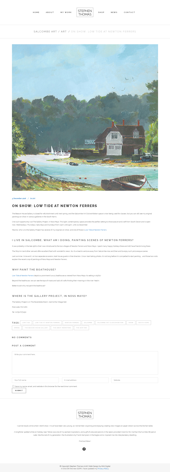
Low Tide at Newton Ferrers (96, 230)
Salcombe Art (45, 31)
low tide (26, 322)
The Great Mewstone (62, 328)
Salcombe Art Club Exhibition (110, 322)
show (131, 322)
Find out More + (85, 441)
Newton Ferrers (72, 322)
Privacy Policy (103, 469)
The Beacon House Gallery (36, 328)
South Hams (143, 322)
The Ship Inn (81, 328)
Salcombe (88, 322)
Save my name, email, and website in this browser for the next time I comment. (46, 386)
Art (64, 31)
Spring (17, 328)
